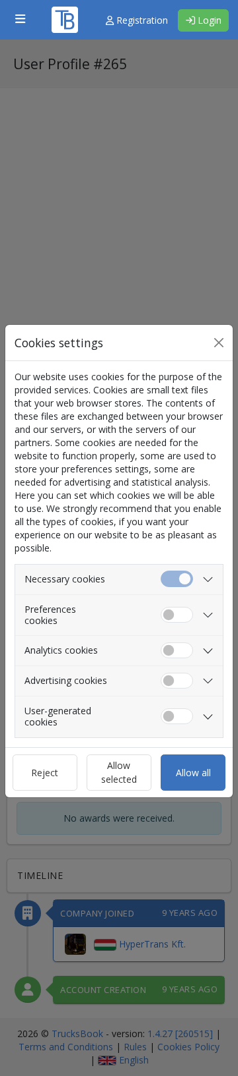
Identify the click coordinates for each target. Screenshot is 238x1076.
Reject (44, 772)
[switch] (177, 615)
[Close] (219, 342)
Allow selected (119, 772)
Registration (141, 20)
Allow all (193, 772)
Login (208, 20)
